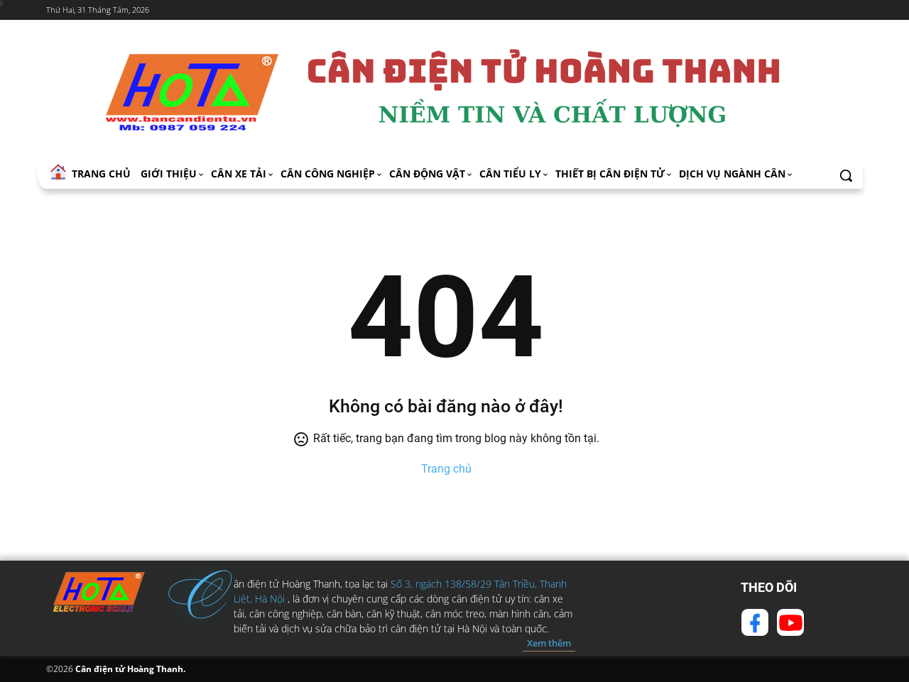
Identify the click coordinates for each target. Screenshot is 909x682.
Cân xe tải (238, 173)
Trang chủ (446, 468)
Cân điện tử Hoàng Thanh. (129, 669)
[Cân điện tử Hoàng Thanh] (454, 90)
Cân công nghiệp (328, 173)
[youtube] (790, 622)
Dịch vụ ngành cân (732, 173)
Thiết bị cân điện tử (610, 173)
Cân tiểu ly (510, 173)
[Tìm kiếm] (846, 175)
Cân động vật (427, 173)
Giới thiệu (169, 173)
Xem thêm (549, 643)
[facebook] (755, 622)
